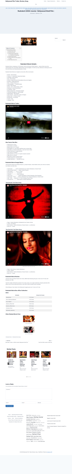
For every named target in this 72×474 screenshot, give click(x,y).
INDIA (11, 58)
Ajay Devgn (29, 417)
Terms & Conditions (19, 418)
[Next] (49, 363)
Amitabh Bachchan (30, 419)
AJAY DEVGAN (38, 415)
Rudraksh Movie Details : (11, 49)
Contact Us (64, 1)
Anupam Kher (34, 420)
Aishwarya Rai (34, 415)
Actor (13, 418)
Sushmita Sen (41, 439)
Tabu (32, 441)
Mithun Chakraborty (32, 429)
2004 (6, 8)
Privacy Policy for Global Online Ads (15, 420)
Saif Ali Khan (29, 434)
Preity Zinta (39, 430)
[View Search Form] (36, 4)
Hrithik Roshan (42, 422)
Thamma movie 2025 (51, 423)
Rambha (43, 430)
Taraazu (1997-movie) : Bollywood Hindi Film (45, 362)
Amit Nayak (11, 366)
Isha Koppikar (59, 8)
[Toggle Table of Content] (20, 48)
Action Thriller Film (11, 8)
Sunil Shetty (29, 439)
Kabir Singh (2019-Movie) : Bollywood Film (34, 362)
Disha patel (33, 13)
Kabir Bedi (64, 8)
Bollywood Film (20, 416)
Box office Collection (37, 8)
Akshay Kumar (38, 417)
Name (7, 402)
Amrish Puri (38, 419)
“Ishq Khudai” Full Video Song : (14, 54)
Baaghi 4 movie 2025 (51, 418)
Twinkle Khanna (35, 441)
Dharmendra (28, 422)
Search (56, 38)
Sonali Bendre (34, 437)
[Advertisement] (36, 27)
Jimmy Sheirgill (35, 424)
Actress (9, 418)
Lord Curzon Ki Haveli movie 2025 (54, 420)
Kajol (33, 425)
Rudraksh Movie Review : (13, 56)
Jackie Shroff (29, 424)
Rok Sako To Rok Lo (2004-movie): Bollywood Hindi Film (17, 341)
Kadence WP (49, 452)
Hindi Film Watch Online (52, 8)
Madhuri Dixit (28, 427)
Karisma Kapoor (41, 425)
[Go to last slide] (8, 363)
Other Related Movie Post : (13, 59)
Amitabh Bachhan (19, 8)
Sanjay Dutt (29, 436)
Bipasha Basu (25, 8)
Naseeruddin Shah (29, 430)
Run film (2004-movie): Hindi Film (45, 341)
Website (39, 402)
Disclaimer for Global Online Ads (15, 421)
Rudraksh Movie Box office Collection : (15, 57)
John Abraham (40, 424)
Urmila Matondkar (41, 441)
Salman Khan (36, 434)
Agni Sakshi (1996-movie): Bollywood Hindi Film (22, 362)
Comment (8, 389)
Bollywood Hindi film (23, 368)
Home (45, 1)
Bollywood (30, 8)
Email (23, 402)
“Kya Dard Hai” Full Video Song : (14, 55)
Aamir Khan (28, 415)
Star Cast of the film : (12, 52)
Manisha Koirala (33, 427)
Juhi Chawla (28, 425)
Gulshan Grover (38, 422)
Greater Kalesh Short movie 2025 (53, 415)
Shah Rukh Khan (37, 436)
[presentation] (11, 354)
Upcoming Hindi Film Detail (17, 414)
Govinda (33, 422)
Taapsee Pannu (28, 441)
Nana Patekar (40, 429)
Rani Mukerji (29, 432)
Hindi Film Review (44, 8)
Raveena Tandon (36, 432)
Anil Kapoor (29, 420)
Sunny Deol (36, 439)
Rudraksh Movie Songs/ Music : (14, 53)
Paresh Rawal (34, 430)
